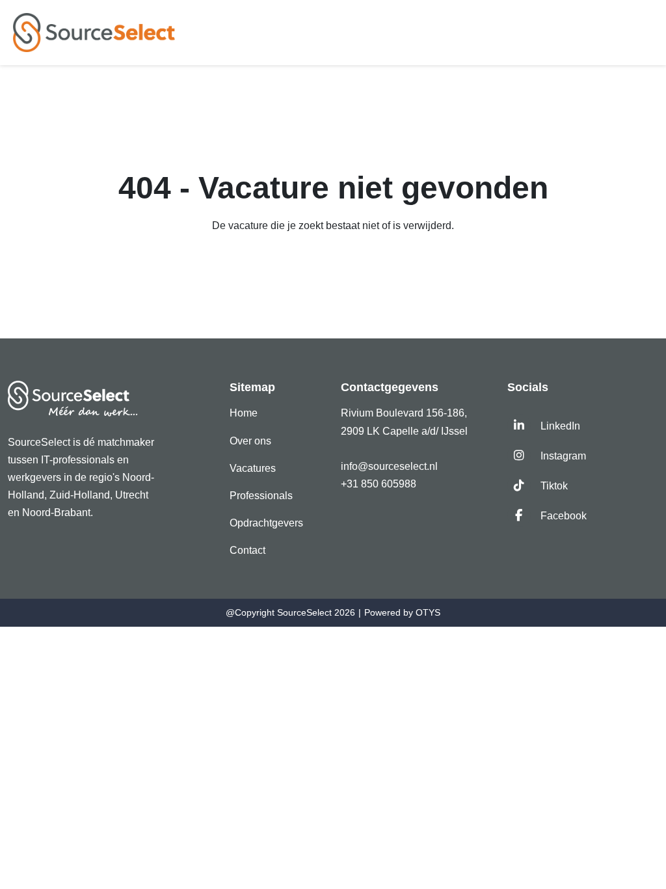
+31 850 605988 (378, 483)
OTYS (428, 612)
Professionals (261, 495)
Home (244, 412)
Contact (247, 550)
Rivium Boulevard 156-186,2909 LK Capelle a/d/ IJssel (405, 421)
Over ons (250, 440)
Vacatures (253, 468)
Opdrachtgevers (266, 522)
